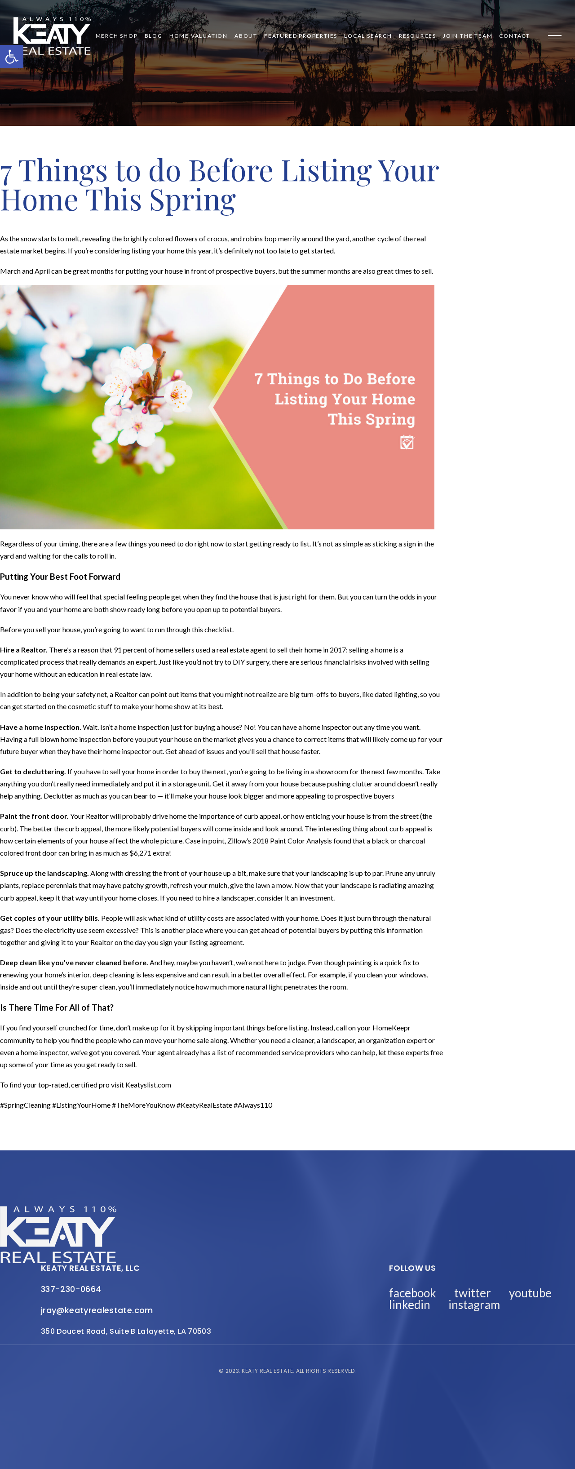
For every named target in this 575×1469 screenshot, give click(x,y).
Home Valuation (198, 36)
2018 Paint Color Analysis (292, 840)
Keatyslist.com (148, 1084)
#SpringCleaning (25, 1105)
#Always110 (253, 1105)
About (245, 36)
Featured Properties (300, 36)
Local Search (368, 36)
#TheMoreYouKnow (143, 1105)
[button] (11, 56)
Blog (154, 36)
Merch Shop (117, 36)
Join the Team (467, 36)
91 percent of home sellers (154, 649)
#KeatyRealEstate (204, 1105)
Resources (417, 36)
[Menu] (555, 36)
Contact (514, 36)
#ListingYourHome (81, 1105)
